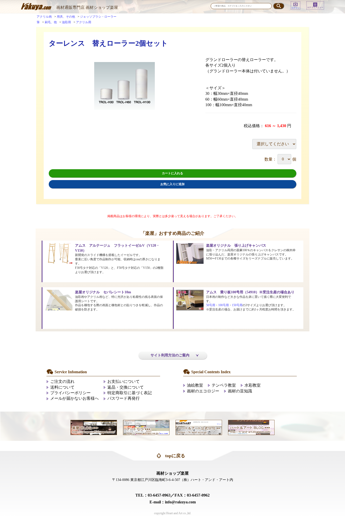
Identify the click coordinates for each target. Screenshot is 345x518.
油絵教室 (195, 385)
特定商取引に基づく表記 (129, 393)
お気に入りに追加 (172, 184)
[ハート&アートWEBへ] (199, 427)
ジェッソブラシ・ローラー (98, 16)
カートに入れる (172, 173)
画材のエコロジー (203, 391)
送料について (62, 387)
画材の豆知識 (240, 391)
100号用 (223, 305)
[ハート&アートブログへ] (251, 427)
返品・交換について (125, 387)
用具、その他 (66, 16)
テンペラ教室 (224, 385)
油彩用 (66, 22)
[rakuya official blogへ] (93, 427)
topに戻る (175, 455)
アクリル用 (83, 22)
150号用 (237, 305)
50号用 (210, 305)
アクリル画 (44, 16)
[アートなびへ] (146, 427)
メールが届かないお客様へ (74, 398)
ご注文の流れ (62, 381)
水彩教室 (252, 385)
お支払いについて (123, 381)
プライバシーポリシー (70, 393)
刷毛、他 (51, 22)
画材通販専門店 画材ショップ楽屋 (87, 7)
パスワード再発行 (123, 398)
